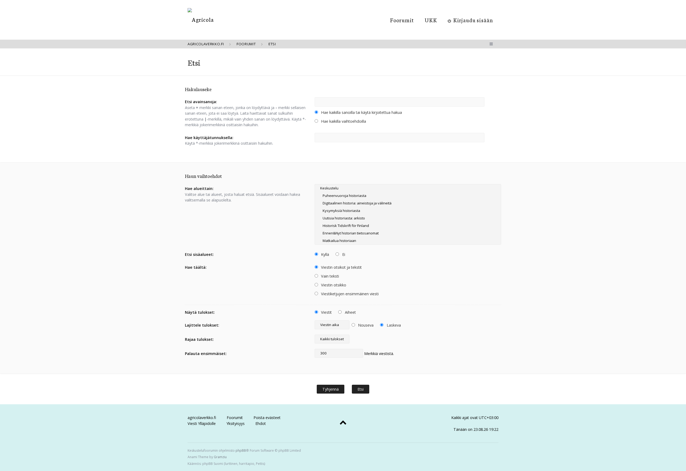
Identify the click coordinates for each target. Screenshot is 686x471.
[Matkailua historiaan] (408, 240)
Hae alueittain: (199, 188)
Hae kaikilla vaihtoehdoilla (343, 121)
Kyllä (324, 254)
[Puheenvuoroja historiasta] (408, 195)
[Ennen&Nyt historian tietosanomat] (408, 233)
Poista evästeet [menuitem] (267, 417)
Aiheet (350, 312)
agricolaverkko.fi (202, 417)
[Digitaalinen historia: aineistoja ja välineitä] (408, 203)
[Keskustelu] (408, 188)
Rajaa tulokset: (199, 339)
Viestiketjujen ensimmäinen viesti (349, 293)
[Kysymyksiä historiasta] (408, 210)
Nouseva (365, 325)
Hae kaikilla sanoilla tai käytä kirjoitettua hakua (361, 112)
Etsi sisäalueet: (199, 254)
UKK (431, 20)
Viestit (326, 312)
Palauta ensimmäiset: (206, 353)
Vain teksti (329, 276)
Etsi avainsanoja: (201, 101)
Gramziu (220, 457)
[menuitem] (470, 20)
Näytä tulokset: (200, 312)
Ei (343, 254)
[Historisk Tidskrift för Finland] (408, 225)
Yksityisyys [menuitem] (235, 423)
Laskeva (393, 325)
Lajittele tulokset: (202, 325)
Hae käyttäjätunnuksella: (209, 137)
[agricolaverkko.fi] (201, 19)
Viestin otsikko (333, 284)
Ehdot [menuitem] (260, 423)
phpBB (241, 450)
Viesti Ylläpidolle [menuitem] (202, 423)
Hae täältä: (196, 267)
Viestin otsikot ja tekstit (341, 267)
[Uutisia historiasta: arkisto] (408, 218)
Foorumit (402, 20)
